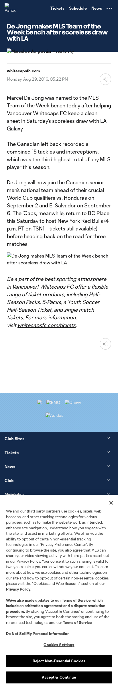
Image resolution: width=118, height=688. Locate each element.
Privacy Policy (18, 589)
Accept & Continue (59, 677)
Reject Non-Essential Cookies (59, 661)
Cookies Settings (59, 644)
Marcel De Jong (25, 98)
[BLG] (54, 415)
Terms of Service (76, 600)
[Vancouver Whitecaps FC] (10, 8)
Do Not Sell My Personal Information (38, 633)
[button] (109, 8)
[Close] (111, 503)
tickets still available (72, 228)
